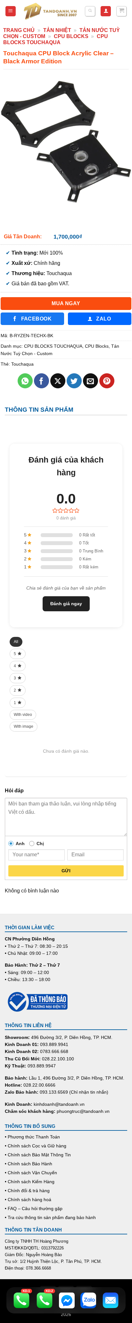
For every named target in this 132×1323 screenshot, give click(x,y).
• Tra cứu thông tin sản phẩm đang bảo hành (50, 1217)
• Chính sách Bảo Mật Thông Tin (38, 1155)
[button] (10, 11)
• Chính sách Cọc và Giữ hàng (35, 1146)
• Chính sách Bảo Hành (28, 1163)
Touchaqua (22, 364)
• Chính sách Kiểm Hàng (29, 1181)
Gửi (66, 870)
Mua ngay (66, 303)
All (16, 641)
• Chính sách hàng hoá (28, 1199)
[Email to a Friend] (90, 380)
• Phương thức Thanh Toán (32, 1137)
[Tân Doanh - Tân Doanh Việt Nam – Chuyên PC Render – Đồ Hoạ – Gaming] (50, 11)
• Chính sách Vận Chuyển (31, 1172)
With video (23, 714)
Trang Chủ (19, 30)
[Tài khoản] (106, 11)
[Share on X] (57, 380)
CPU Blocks (71, 36)
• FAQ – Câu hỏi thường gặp (33, 1208)
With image (23, 726)
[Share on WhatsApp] (25, 380)
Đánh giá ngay (66, 603)
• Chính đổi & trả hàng (27, 1190)
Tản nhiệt (57, 30)
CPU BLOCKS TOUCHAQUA (53, 346)
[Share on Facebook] (41, 380)
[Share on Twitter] (74, 380)
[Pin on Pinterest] (106, 380)
